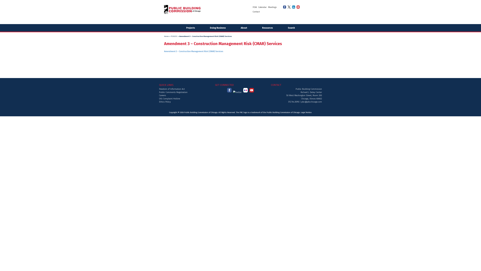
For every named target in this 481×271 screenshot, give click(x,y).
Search (291, 27)
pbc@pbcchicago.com (311, 101)
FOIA (255, 7)
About (244, 27)
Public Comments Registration (173, 92)
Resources (267, 27)
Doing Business (218, 27)
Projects (190, 27)
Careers (162, 95)
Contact (256, 12)
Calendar (262, 7)
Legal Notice (306, 112)
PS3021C (174, 36)
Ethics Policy (165, 101)
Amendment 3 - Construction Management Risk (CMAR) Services (193, 51)
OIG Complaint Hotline (169, 98)
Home (166, 36)
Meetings (272, 7)
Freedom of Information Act (172, 89)
